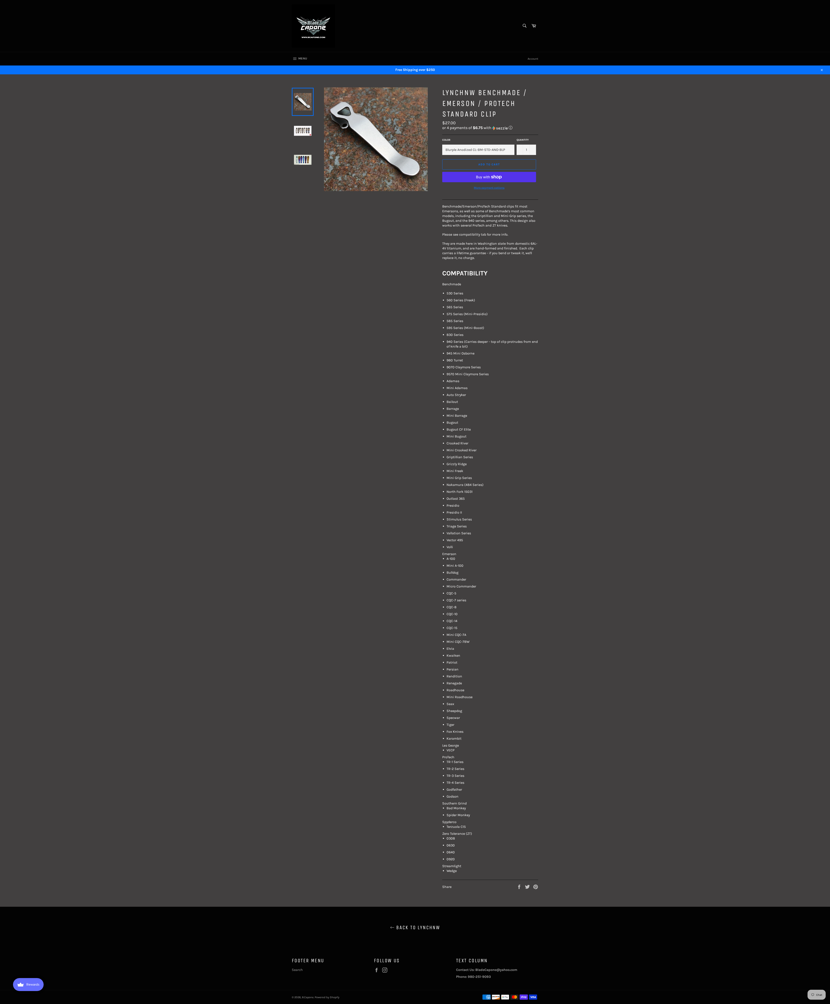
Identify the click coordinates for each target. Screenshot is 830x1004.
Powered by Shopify (327, 997)
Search (297, 970)
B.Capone (308, 997)
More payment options (489, 188)
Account (533, 58)
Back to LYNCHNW (417, 927)
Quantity (523, 139)
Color (446, 139)
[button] (490, 127)
